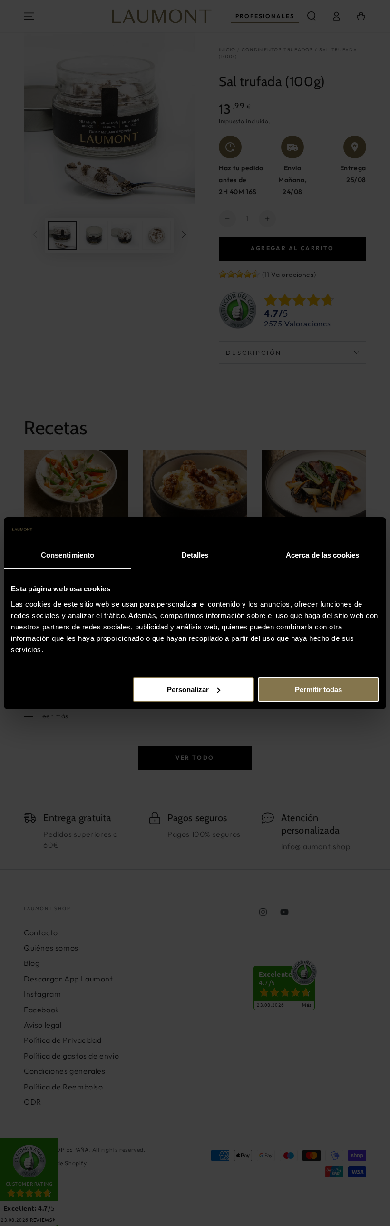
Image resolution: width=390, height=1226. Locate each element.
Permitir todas (318, 690)
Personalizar (188, 690)
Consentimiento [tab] (67, 555)
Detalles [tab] (195, 555)
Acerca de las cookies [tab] (322, 555)
